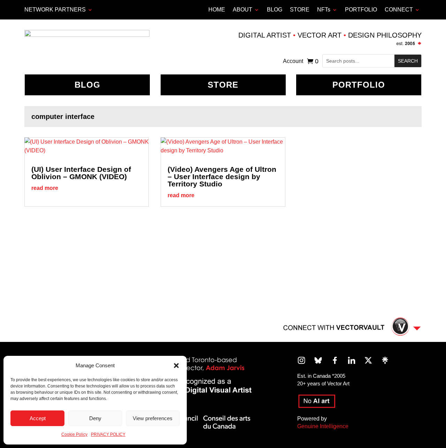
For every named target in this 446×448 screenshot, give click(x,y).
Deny (95, 418)
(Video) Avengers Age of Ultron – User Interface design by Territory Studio (222, 176)
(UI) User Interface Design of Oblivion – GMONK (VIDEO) (81, 173)
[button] (176, 365)
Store (223, 84)
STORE (299, 10)
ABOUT (242, 10)
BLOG (274, 10)
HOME (216, 10)
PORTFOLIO (361, 10)
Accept (38, 418)
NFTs (323, 10)
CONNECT (399, 10)
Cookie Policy (74, 434)
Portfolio (358, 84)
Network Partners (55, 10)
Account (293, 61)
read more (44, 188)
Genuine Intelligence (322, 426)
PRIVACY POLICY (108, 434)
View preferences (152, 418)
